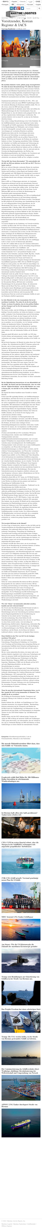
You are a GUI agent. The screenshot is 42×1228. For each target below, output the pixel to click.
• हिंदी (12, 4)
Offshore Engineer (7, 1224)
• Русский (30, 4)
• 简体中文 (5, 1)
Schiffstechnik (31, 1222)
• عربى (30, 1)
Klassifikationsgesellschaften (17, 735)
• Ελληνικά (20, 4)
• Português (4, 4)
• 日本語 (37, 1)
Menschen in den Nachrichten (21, 737)
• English (38, 4)
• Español (14, 1)
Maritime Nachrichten (19, 1222)
